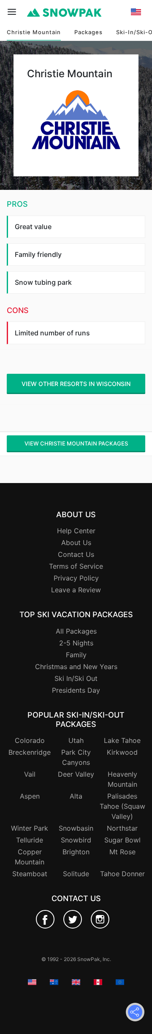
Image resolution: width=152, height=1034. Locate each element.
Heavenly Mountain (122, 779)
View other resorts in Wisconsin (76, 383)
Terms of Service (76, 566)
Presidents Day (76, 690)
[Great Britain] (136, 57)
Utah (76, 740)
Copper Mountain (29, 857)
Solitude (76, 873)
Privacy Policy (76, 578)
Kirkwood (122, 752)
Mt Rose (122, 852)
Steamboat (29, 873)
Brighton (76, 852)
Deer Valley (76, 774)
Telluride (29, 840)
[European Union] (136, 79)
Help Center (76, 530)
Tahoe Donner (122, 873)
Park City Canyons (76, 757)
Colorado (30, 740)
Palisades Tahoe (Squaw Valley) (122, 806)
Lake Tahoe (122, 740)
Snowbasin (76, 828)
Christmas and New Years (76, 666)
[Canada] (136, 68)
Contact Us (76, 554)
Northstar (122, 828)
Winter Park (29, 828)
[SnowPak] (45, 919)
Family (76, 655)
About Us (76, 542)
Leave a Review (76, 590)
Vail (29, 774)
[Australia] (136, 46)
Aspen (30, 796)
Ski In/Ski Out (76, 678)
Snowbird (76, 840)
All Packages (76, 631)
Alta (76, 796)
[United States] (136, 35)
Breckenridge (29, 752)
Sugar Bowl (122, 840)
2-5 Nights (76, 643)
